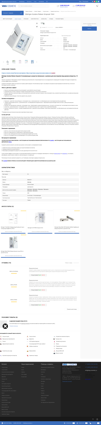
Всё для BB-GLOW (60, 350)
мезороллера (57, 153)
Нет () (43, 275)
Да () (40, 275)
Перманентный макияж (61, 346)
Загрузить (65, 44)
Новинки (23, 372)
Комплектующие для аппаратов (9, 355)
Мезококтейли (32, 350)
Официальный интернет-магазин (9, 1)
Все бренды (22, 1)
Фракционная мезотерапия (8, 338)
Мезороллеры (59, 348)
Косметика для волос (61, 341)
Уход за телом (32, 336)
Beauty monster (59, 353)
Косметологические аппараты (63, 336)
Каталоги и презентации (46, 379)
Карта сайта (88, 379)
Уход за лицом (5, 336)
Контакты (29, 1)
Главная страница (14, 326)
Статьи (42, 388)
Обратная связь (7, 423)
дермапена (64, 153)
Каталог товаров (8, 13)
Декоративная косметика (8, 343)
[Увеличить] (20, 39)
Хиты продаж (24, 374)
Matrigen (65, 39)
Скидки (22, 367)
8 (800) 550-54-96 (64, 5)
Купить (89, 28)
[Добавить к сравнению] (37, 26)
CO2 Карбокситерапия (34, 341)
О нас (35, 1)
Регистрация (85, 1)
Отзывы (42, 393)
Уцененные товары (33, 355)
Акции (22, 369)
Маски (57, 343)
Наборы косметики (33, 346)
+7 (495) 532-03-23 (80, 5)
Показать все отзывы (72, 309)
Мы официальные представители (47, 402)
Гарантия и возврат (45, 395)
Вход (80, 1)
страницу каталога (25, 323)
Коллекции (43, 400)
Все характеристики (66, 35)
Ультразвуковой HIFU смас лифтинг (37, 343)
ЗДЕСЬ (10, 142)
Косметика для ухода (7, 350)
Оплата (42, 383)
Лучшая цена (24, 376)
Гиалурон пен (59, 338)
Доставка (43, 381)
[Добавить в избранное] (37, 23)
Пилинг (4, 341)
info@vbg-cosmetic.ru (91, 370)
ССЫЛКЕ (52, 140)
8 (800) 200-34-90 (17, 423)
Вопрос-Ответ (44, 397)
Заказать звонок (64, 6)
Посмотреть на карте (67, 381)
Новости (42, 390)
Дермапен (31, 338)
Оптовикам (41, 1)
